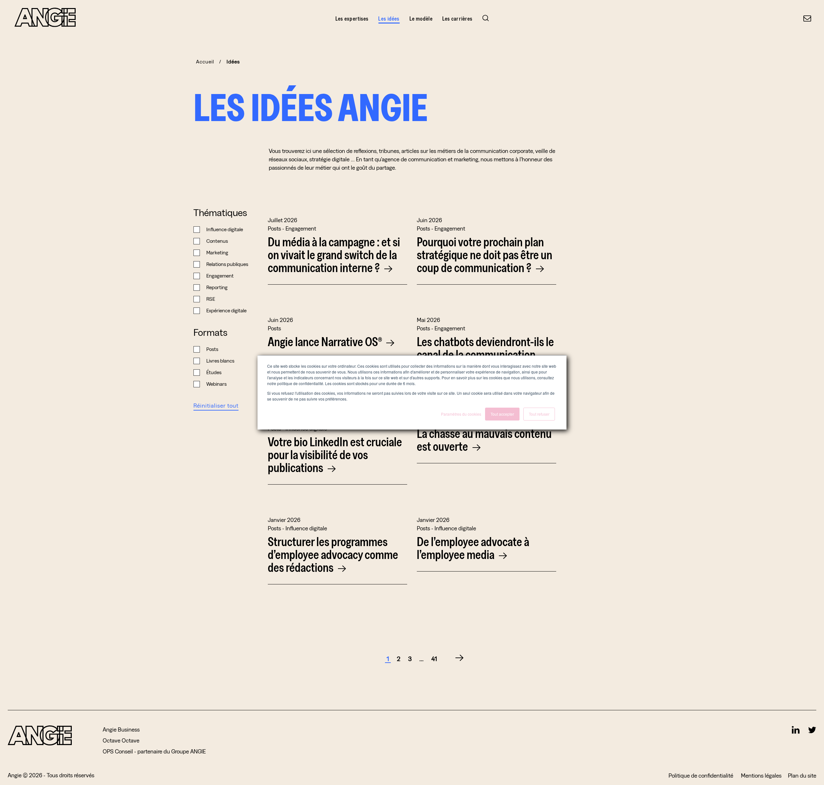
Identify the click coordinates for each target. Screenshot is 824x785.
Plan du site (802, 775)
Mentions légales (761, 775)
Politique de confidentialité (702, 775)
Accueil (205, 61)
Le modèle (421, 18)
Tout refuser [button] (539, 414)
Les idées (388, 18)
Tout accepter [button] (502, 414)
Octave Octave (121, 740)
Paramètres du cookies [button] (461, 414)
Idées (233, 61)
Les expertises (352, 18)
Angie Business (121, 729)
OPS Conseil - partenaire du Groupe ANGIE (154, 751)
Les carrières (457, 18)
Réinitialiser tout (216, 405)
